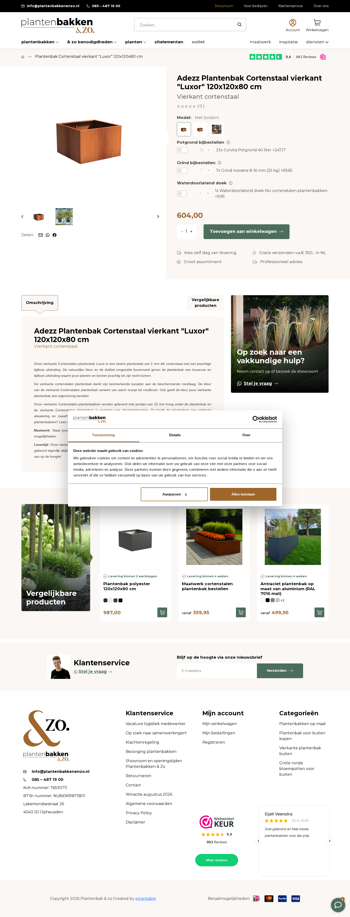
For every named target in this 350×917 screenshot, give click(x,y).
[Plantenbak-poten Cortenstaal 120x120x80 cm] (217, 129)
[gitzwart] (120, 600)
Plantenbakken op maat (302, 723)
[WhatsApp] (48, 234)
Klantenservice (290, 6)
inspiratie (289, 41)
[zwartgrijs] (105, 600)
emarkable (145, 898)
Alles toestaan (243, 494)
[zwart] (267, 600)
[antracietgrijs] (115, 600)
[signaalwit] (262, 600)
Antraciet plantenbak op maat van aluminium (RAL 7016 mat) (287, 588)
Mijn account (223, 713)
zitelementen (170, 41)
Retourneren (138, 776)
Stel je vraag (258, 383)
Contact (133, 785)
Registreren (213, 742)
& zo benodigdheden (90, 41)
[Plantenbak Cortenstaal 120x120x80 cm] (184, 129)
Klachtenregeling (142, 742)
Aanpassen (171, 494)
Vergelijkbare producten (205, 303)
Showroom (224, 6)
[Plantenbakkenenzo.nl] (57, 25)
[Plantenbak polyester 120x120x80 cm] (135, 537)
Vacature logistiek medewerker (156, 723)
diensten (315, 41)
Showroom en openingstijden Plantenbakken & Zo (154, 764)
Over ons (321, 6)
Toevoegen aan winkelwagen (243, 231)
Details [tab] (175, 435)
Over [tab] (246, 435)
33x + (251, 150)
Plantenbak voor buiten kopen (302, 736)
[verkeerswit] (110, 600)
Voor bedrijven (256, 6)
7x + (254, 170)
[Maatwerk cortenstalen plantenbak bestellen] (214, 537)
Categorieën (299, 713)
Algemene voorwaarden (149, 803)
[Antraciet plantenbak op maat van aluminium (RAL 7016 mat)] (293, 537)
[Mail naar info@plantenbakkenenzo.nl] (41, 234)
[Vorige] (22, 216)
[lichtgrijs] (277, 600)
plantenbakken (38, 41)
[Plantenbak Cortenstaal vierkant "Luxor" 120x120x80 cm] (90, 137)
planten (134, 41)
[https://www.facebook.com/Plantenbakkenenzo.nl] (54, 234)
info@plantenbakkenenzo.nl (53, 6)
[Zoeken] (239, 24)
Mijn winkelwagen (219, 723)
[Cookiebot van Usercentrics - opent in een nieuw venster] (256, 419)
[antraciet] (272, 600)
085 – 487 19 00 (106, 6)
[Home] (22, 56)
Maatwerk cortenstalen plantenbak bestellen (207, 586)
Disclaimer (135, 822)
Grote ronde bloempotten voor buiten (297, 769)
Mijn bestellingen (218, 733)
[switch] (182, 150)
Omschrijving (40, 302)
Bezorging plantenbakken (151, 751)
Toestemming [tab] (103, 435)
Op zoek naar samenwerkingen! (156, 733)
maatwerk (261, 41)
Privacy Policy (139, 813)
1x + (271, 193)
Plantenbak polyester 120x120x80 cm (126, 586)
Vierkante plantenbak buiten (300, 751)
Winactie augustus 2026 (149, 794)
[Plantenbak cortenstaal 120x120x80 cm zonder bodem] (200, 129)
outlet (198, 41)
